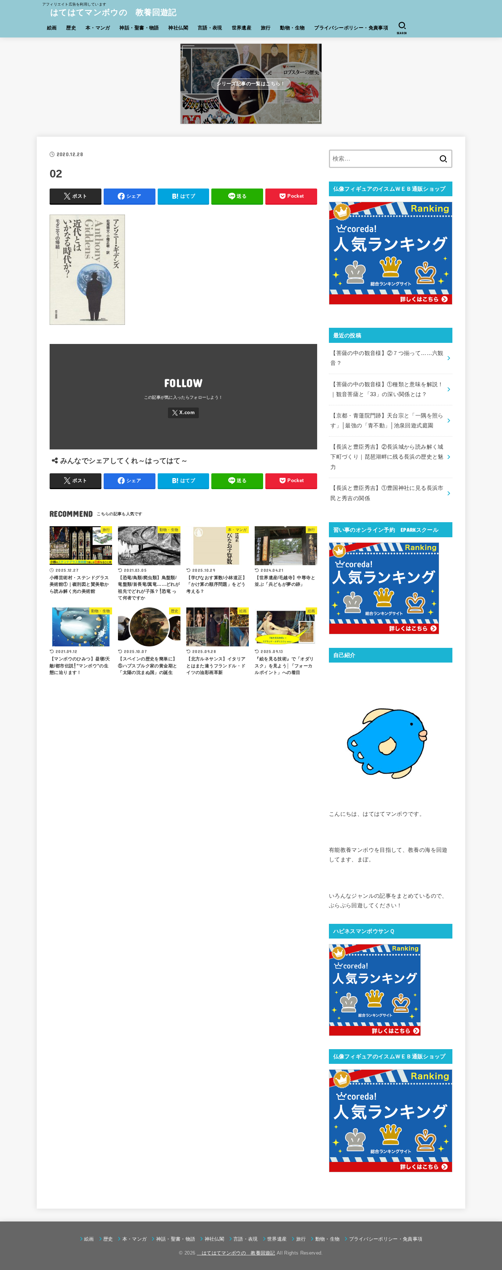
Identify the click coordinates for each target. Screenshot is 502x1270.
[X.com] (183, 413)
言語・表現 (210, 28)
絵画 (52, 28)
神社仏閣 (178, 28)
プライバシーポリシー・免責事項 (351, 28)
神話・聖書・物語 (139, 28)
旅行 (266, 28)
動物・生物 (292, 28)
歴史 (71, 28)
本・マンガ (98, 28)
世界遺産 (242, 28)
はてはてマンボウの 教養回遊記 (109, 12)
